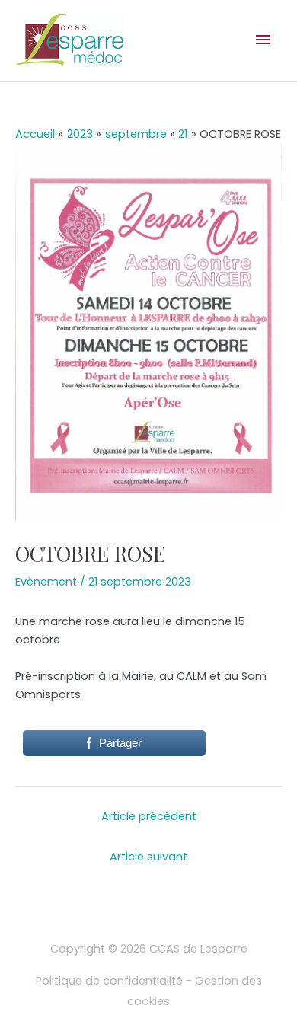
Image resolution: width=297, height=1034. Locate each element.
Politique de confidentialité (109, 980)
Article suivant (148, 856)
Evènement (46, 581)
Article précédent (148, 816)
